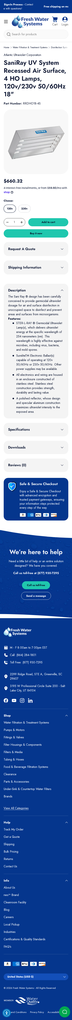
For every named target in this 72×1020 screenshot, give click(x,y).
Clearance (10, 774)
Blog (6, 910)
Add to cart (48, 222)
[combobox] (36, 34)
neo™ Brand (11, 895)
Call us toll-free (36, 585)
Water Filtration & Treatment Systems (30, 47)
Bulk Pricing (11, 851)
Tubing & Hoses (14, 759)
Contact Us (10, 866)
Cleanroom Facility (15, 902)
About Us (9, 887)
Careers (9, 917)
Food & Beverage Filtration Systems (26, 767)
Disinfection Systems (60, 47)
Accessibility (54, 1012)
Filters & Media (13, 752)
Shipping (9, 844)
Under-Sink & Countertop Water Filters (27, 789)
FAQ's (7, 947)
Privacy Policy (37, 1012)
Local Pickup (12, 924)
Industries (10, 932)
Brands (8, 796)
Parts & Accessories (16, 781)
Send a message (36, 596)
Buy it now (36, 233)
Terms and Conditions (15, 1012)
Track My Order (13, 829)
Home (6, 47)
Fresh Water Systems (23, 988)
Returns (8, 859)
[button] (55, 22)
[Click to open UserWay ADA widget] (6, 1013)
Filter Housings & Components (23, 745)
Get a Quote (12, 837)
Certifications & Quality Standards (24, 939)
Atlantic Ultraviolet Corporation (22, 55)
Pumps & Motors (14, 730)
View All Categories (16, 808)
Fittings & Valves (14, 737)
